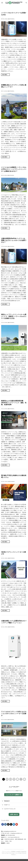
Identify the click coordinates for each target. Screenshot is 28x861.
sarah (12, 19)
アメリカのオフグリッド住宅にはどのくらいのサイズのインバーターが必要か (13, 714)
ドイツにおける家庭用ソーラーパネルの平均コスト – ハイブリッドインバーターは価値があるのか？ (13, 169)
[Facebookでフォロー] (2, 824)
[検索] (26, 2)
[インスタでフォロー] (5, 824)
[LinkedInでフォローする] (14, 824)
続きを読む (5, 74)
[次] (24, 779)
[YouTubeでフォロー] (16, 824)
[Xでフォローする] (11, 824)
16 (21, 779)
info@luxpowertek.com (16, 833)
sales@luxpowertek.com (10, 831)
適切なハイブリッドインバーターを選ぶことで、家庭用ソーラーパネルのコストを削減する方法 (13, 316)
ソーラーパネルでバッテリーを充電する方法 (13, 14)
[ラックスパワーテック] (14, 2)
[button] (2, 3)
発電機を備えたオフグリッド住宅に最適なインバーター (13, 86)
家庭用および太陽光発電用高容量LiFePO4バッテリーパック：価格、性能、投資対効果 (13, 403)
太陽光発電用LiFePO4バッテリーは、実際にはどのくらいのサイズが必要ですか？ (13, 240)
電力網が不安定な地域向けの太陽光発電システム (13, 476)
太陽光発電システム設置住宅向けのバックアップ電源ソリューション (13, 622)
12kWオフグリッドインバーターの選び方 (13, 553)
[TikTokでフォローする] (8, 824)
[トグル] (2, 801)
